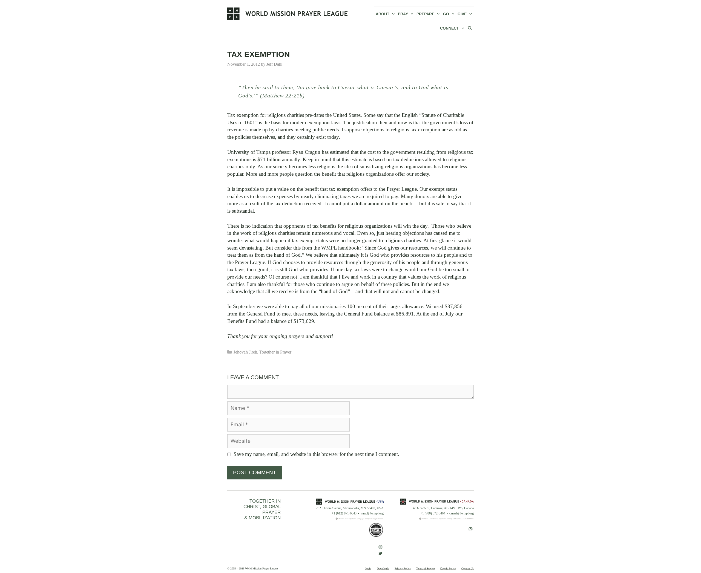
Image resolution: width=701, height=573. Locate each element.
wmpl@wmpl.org (372, 513)
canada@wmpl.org (461, 513)
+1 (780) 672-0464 (432, 513)
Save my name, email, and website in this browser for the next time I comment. (316, 454)
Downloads (383, 568)
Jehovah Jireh (245, 352)
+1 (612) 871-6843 (344, 513)
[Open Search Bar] (470, 28)
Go (446, 14)
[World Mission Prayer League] (287, 13)
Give (462, 14)
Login (368, 568)
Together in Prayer (275, 352)
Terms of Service (425, 568)
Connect (449, 28)
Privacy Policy (403, 568)
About (382, 14)
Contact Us (467, 568)
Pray (403, 14)
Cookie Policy (448, 568)
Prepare (425, 14)
